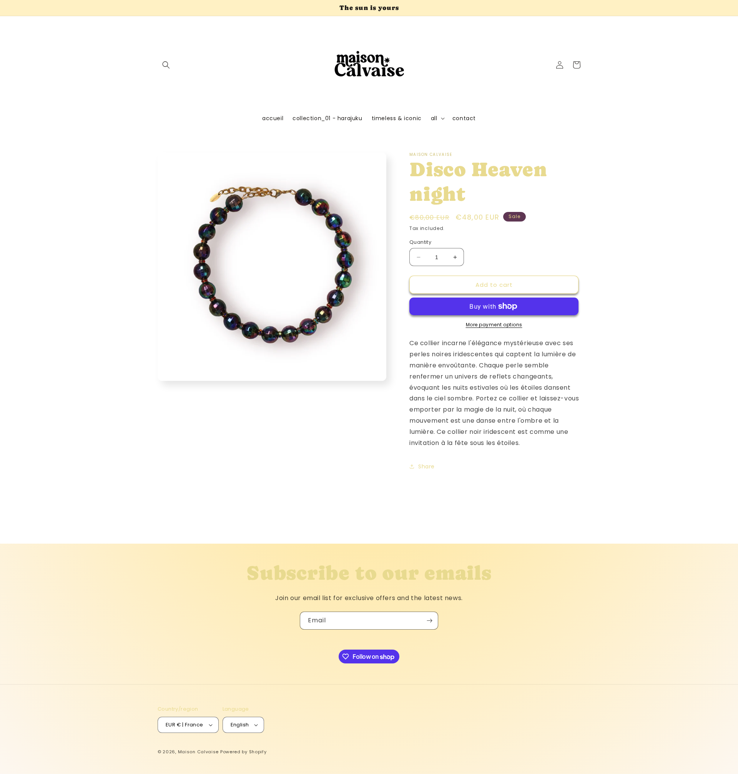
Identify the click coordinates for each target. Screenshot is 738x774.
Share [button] (426, 466)
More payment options (494, 324)
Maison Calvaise (198, 752)
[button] (166, 64)
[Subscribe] (429, 621)
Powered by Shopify (243, 752)
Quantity (420, 242)
